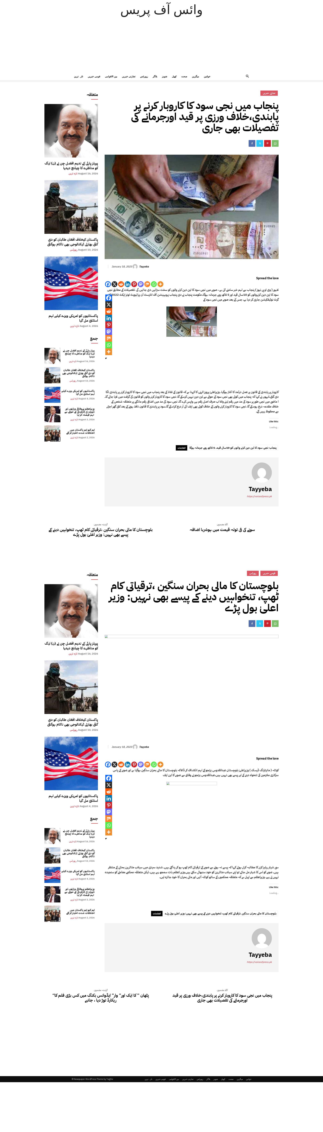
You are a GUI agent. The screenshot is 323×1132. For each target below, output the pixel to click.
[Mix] (147, 284)
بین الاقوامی (111, 76)
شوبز (164, 76)
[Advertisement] (161, 47)
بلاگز (155, 76)
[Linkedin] (128, 284)
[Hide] (106, 358)
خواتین (207, 76)
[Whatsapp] (154, 284)
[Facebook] (252, 143)
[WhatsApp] (275, 143)
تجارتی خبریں (128, 76)
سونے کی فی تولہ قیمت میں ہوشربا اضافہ (222, 529)
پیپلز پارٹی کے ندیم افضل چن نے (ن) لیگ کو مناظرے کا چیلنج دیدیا (71, 165)
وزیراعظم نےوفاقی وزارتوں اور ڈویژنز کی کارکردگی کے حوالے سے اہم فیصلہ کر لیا (79, 412)
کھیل (174, 76)
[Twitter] (259, 143)
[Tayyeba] (136, 266)
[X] (114, 284)
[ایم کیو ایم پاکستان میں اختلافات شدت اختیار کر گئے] (52, 434)
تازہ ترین (78, 76)
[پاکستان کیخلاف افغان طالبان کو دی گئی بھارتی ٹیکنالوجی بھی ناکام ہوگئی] (71, 207)
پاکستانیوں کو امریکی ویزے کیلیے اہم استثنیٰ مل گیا (73, 318)
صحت (184, 76)
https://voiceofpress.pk (259, 496)
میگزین (195, 76)
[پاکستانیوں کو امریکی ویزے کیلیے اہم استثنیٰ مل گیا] (71, 283)
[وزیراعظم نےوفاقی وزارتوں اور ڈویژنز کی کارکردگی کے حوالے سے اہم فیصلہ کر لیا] (52, 414)
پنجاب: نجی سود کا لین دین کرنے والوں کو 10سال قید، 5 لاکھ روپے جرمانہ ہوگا (232, 448)
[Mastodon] (141, 284)
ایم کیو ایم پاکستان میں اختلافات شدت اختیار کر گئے (80, 431)
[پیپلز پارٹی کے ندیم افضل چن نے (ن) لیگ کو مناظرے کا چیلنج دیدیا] (71, 131)
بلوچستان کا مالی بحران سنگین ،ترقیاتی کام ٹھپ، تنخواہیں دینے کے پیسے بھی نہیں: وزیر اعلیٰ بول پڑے (101, 532)
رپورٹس (144, 76)
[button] (247, 76)
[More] (160, 284)
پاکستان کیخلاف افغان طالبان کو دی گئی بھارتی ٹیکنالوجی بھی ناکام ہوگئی (72, 242)
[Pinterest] (267, 143)
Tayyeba (144, 266)
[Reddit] (121, 284)
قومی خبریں (94, 76)
